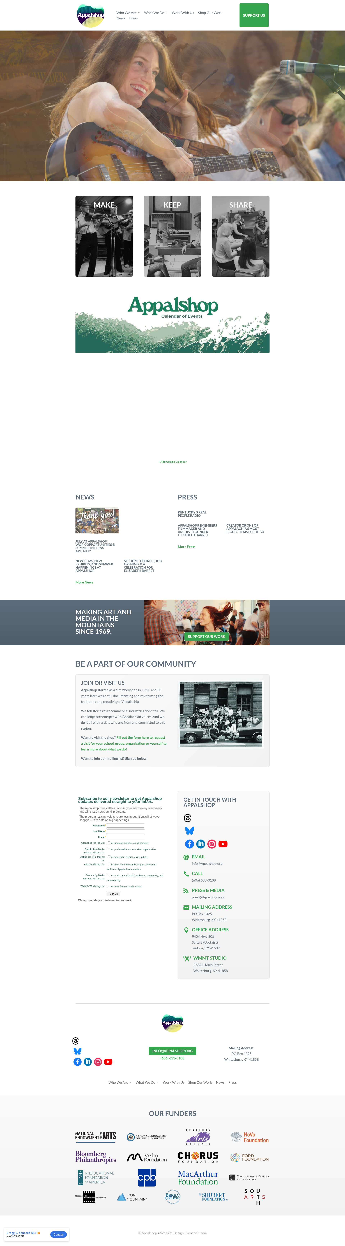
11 (166, 172)
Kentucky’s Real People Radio (192, 513)
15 (178, 172)
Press (133, 18)
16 (181, 172)
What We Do (154, 13)
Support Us (254, 15)
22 (200, 172)
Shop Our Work (210, 13)
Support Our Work (206, 636)
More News (84, 582)
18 (187, 172)
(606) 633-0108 (172, 1058)
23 (203, 172)
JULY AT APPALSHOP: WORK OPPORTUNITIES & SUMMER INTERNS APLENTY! (95, 546)
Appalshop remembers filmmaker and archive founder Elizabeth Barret (197, 530)
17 (184, 172)
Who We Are (126, 13)
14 (175, 172)
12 (169, 172)
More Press (186, 547)
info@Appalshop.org (172, 1051)
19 (191, 172)
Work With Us (183, 13)
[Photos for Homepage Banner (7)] (172, 180)
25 (209, 172)
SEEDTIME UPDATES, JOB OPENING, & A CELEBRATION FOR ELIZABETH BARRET (143, 566)
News (120, 18)
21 (197, 172)
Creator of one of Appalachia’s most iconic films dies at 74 (245, 528)
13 (172, 172)
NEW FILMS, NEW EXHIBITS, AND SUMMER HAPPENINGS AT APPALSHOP (94, 566)
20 (194, 172)
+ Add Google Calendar (172, 461)
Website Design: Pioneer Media (183, 1233)
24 (206, 172)
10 (163, 172)
